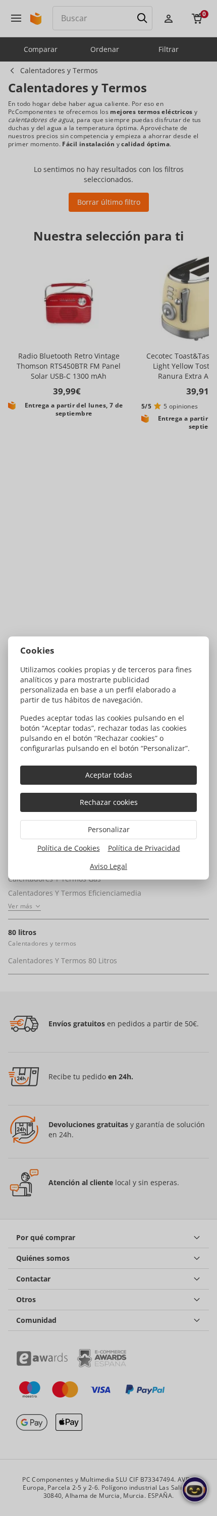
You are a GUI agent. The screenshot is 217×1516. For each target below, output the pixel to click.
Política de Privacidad (144, 848)
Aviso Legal (108, 866)
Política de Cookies (68, 848)
